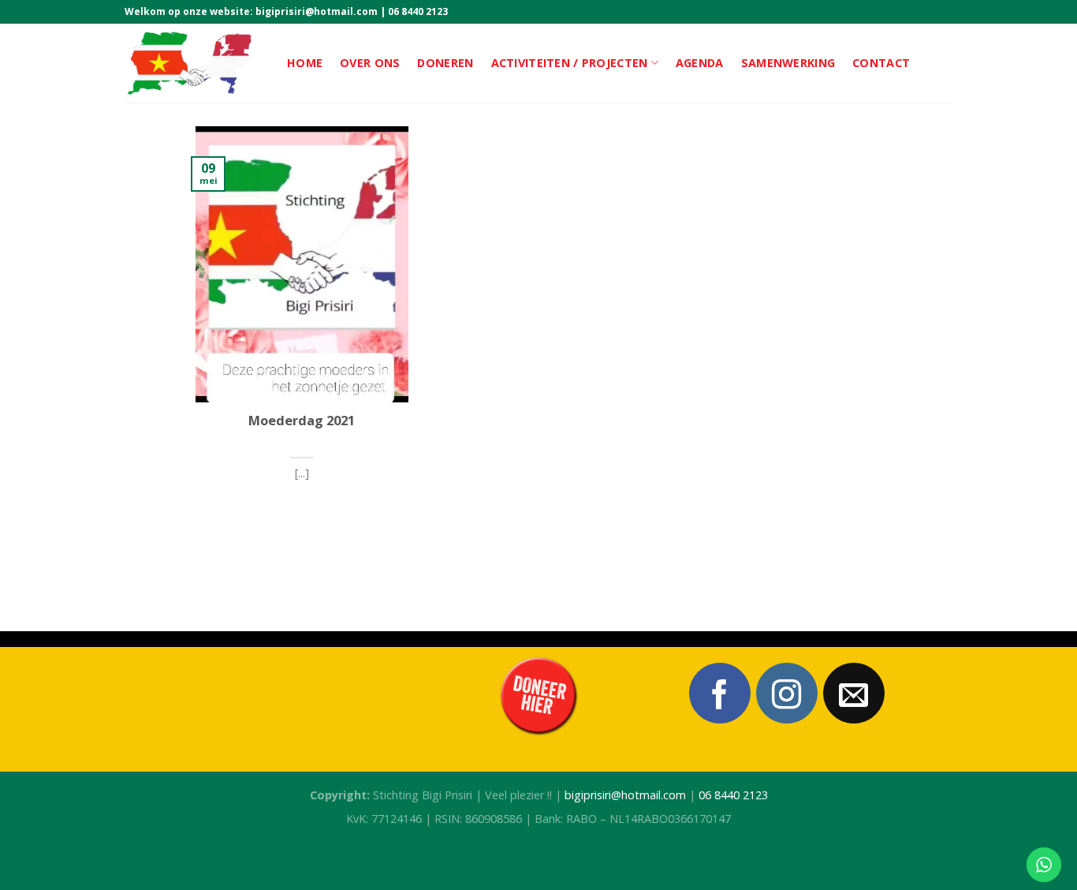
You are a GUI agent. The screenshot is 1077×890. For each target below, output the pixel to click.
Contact (881, 62)
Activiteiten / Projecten (569, 62)
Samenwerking (788, 62)
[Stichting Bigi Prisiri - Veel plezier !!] (194, 63)
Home (304, 62)
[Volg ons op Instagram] (787, 693)
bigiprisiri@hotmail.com (316, 11)
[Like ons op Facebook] (720, 693)
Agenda (700, 62)
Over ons (370, 62)
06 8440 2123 (418, 11)
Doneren (445, 62)
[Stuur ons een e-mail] (854, 693)
